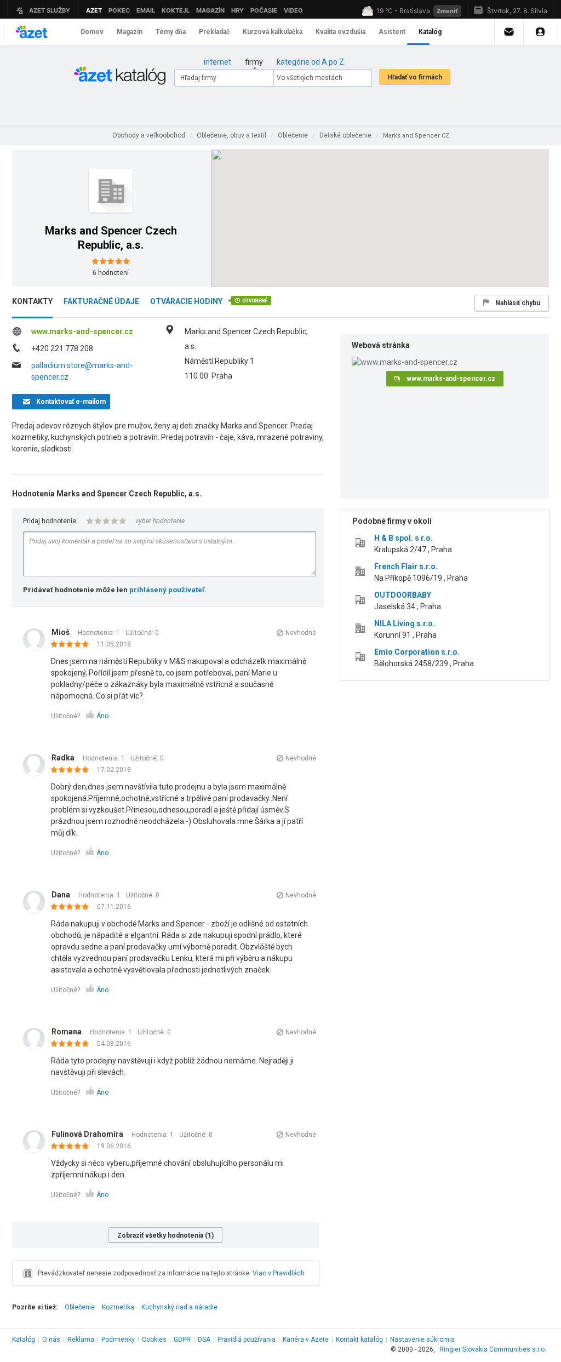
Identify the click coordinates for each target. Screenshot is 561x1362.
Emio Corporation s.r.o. (417, 652)
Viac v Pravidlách (279, 1273)
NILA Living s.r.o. (404, 623)
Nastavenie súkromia (422, 1339)
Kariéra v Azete (306, 1339)
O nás (51, 1339)
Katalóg (23, 1339)
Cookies (154, 1339)
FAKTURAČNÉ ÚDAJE (101, 301)
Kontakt (359, 1339)
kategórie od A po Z (310, 62)
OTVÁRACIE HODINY (186, 301)
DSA (204, 1339)
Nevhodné (300, 633)
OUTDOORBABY (402, 595)
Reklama (80, 1339)
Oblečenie (80, 1307)
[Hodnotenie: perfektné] (72, 644)
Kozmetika (118, 1307)
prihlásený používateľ (166, 590)
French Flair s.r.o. (406, 566)
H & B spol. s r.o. (403, 538)
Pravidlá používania (246, 1339)
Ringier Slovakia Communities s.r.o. (492, 1349)
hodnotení (111, 273)
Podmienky (118, 1339)
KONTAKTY (32, 301)
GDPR (182, 1339)
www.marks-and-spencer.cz (82, 331)
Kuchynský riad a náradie (179, 1307)
